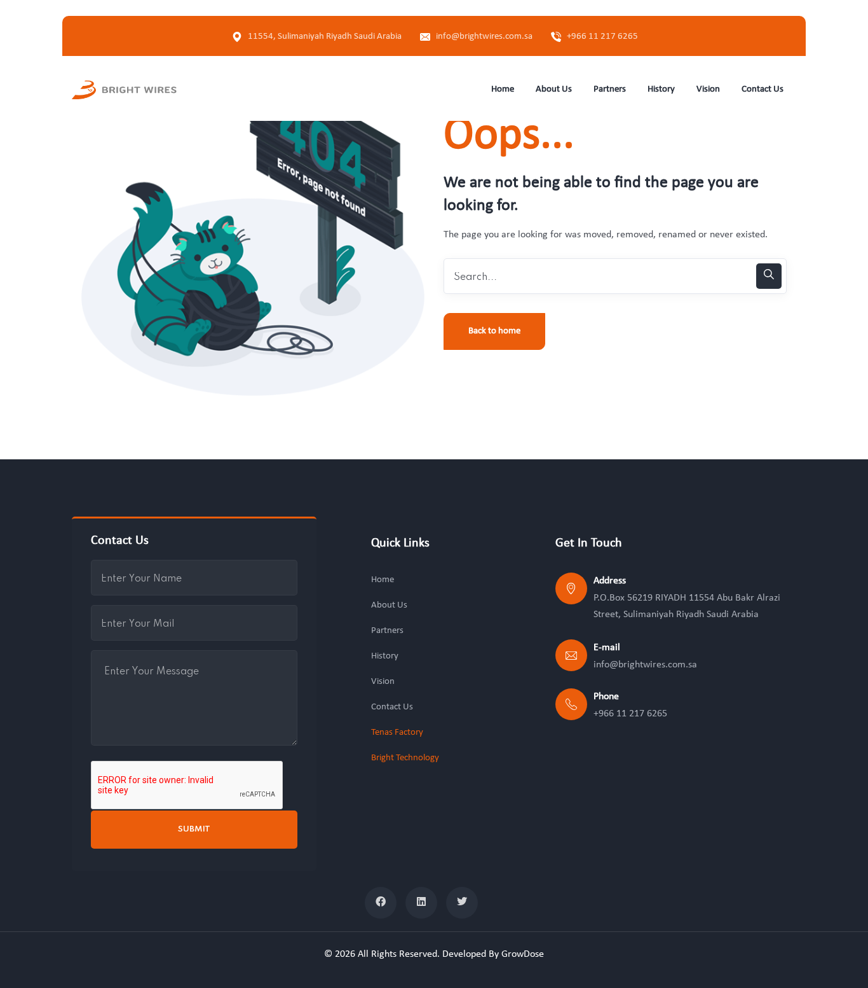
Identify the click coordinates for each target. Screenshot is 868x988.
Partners (387, 631)
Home (382, 580)
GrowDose (522, 954)
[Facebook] (381, 903)
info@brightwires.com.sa (484, 36)
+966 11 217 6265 (602, 36)
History (384, 656)
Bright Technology (405, 758)
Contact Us (392, 707)
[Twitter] (462, 903)
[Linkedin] (421, 903)
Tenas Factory (397, 732)
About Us (389, 605)
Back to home (494, 331)
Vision (383, 681)
